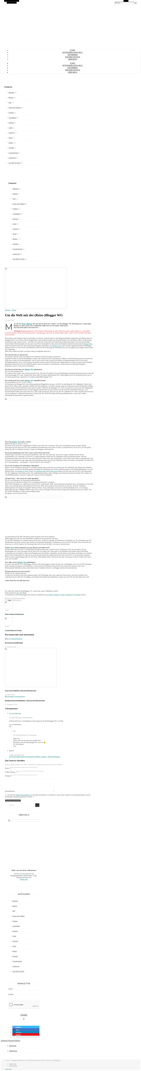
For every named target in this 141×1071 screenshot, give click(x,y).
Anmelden (24, 1015)
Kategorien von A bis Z (72, 52)
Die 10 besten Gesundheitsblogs (14, 642)
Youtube (78, 595)
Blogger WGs (88, 344)
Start (72, 50)
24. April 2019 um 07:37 (21, 735)
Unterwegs (73, 55)
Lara (9, 600)
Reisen (11, 143)
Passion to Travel (22, 471)
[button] (16, 1027)
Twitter (62, 595)
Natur (10, 138)
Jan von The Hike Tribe (15, 713)
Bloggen (11, 92)
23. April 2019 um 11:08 (17, 717)
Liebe (10, 128)
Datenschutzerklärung (23, 795)
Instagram (69, 595)
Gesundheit (12, 118)
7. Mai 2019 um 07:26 (16, 755)
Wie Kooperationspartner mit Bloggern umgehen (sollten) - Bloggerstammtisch (34, 757)
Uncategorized (13, 153)
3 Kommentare (16, 600)
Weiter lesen (24, 879)
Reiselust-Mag (41, 471)
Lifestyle (11, 133)
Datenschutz (13, 1051)
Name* (10, 989)
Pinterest (56, 595)
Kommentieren (10, 791)
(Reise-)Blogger (27, 324)
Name (7, 768)
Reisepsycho (53, 471)
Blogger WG (29, 369)
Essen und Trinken (15, 107)
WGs (12, 547)
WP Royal (56, 1060)
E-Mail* (11, 994)
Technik (11, 148)
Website (7, 776)
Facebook (50, 595)
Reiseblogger (17, 598)
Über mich (72, 59)
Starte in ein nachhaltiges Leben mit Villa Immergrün (20, 690)
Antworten (28, 717)
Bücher (11, 97)
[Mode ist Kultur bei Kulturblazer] (9, 608)
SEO (23, 598)
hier (18, 593)
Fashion (11, 113)
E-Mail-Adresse (11, 772)
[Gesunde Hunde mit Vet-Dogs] (9, 624)
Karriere (11, 123)
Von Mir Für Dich (72, 57)
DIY (10, 102)
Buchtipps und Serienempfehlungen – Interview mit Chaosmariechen (25, 700)
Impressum (12, 1046)
